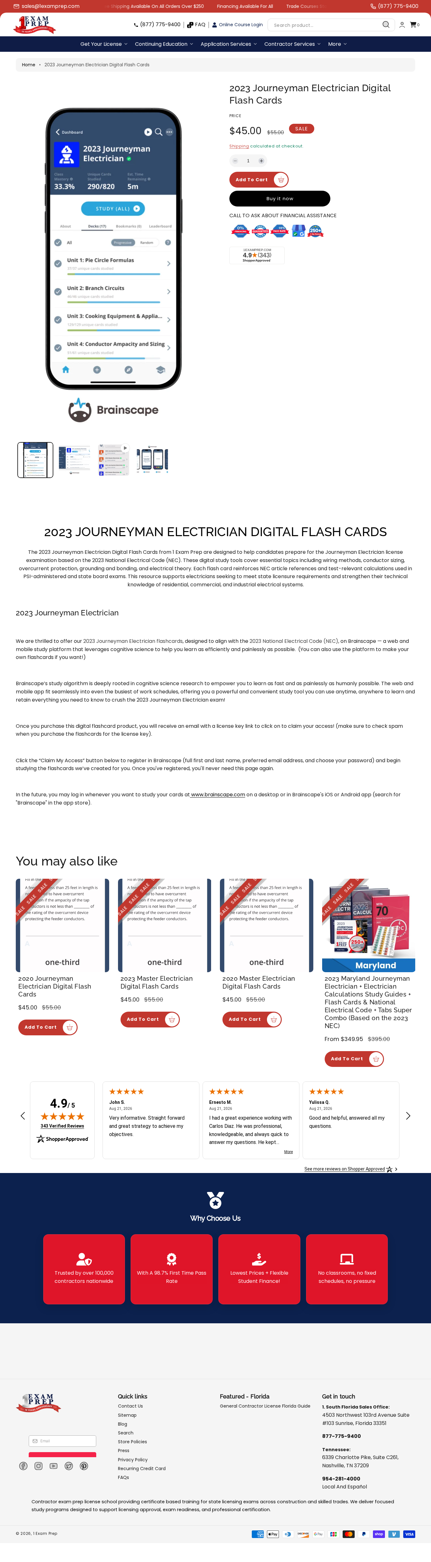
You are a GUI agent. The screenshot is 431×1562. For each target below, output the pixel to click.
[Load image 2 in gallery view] (74, 460)
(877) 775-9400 (160, 24)
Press (123, 1450)
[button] (414, 25)
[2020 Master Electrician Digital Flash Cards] (266, 925)
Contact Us (130, 1406)
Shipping (239, 146)
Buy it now (280, 198)
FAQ (200, 24)
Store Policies (132, 1442)
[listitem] (84, 1269)
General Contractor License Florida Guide (265, 1406)
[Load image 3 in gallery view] (152, 460)
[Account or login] (402, 25)
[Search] (386, 25)
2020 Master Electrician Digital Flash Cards (258, 982)
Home (28, 65)
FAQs (123, 1477)
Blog (122, 1424)
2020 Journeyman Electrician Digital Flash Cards (55, 986)
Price (235, 115)
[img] (62, 1116)
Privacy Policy (133, 1460)
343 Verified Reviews (62, 1125)
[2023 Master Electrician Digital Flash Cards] (164, 925)
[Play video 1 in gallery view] (113, 460)
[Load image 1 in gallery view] (35, 460)
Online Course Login (241, 24)
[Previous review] (23, 1116)
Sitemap (127, 1415)
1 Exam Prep (45, 1533)
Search (125, 1433)
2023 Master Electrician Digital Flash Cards (157, 982)
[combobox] (331, 25)
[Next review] (408, 1116)
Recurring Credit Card (142, 1468)
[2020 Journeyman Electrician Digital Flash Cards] (62, 925)
